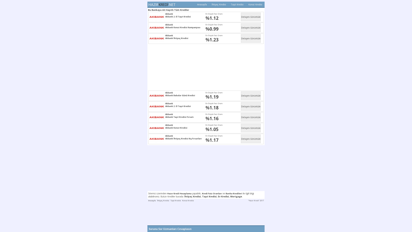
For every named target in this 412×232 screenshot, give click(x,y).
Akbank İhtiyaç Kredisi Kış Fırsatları (183, 138)
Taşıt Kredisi (237, 4)
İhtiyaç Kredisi (219, 4)
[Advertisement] (206, 67)
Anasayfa (202, 4)
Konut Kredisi (255, 4)
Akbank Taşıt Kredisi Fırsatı (179, 117)
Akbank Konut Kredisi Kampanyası (182, 27)
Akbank (169, 14)
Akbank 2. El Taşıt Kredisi (178, 16)
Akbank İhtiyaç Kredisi (176, 38)
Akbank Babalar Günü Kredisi (180, 95)
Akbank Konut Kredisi (176, 127)
